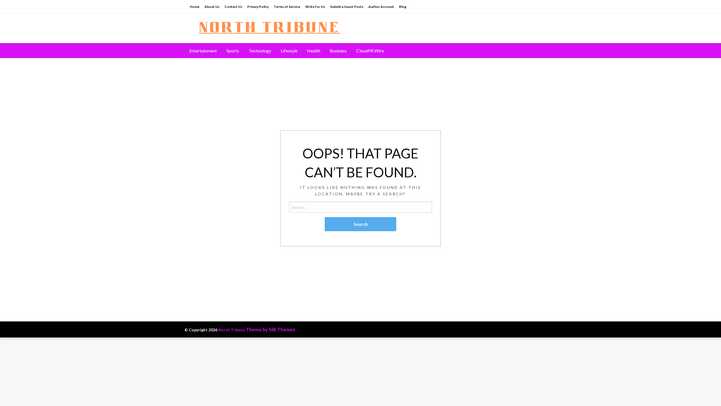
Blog (402, 7)
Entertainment (203, 50)
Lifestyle (289, 50)
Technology (260, 50)
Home (194, 7)
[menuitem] (203, 50)
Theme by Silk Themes (270, 329)
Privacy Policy (258, 7)
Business (338, 50)
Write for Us (315, 7)
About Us (211, 7)
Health (313, 50)
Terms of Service (287, 7)
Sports (232, 50)
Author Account (381, 7)
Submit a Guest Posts (346, 7)
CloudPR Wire (370, 50)
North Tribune (231, 329)
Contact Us (233, 7)
